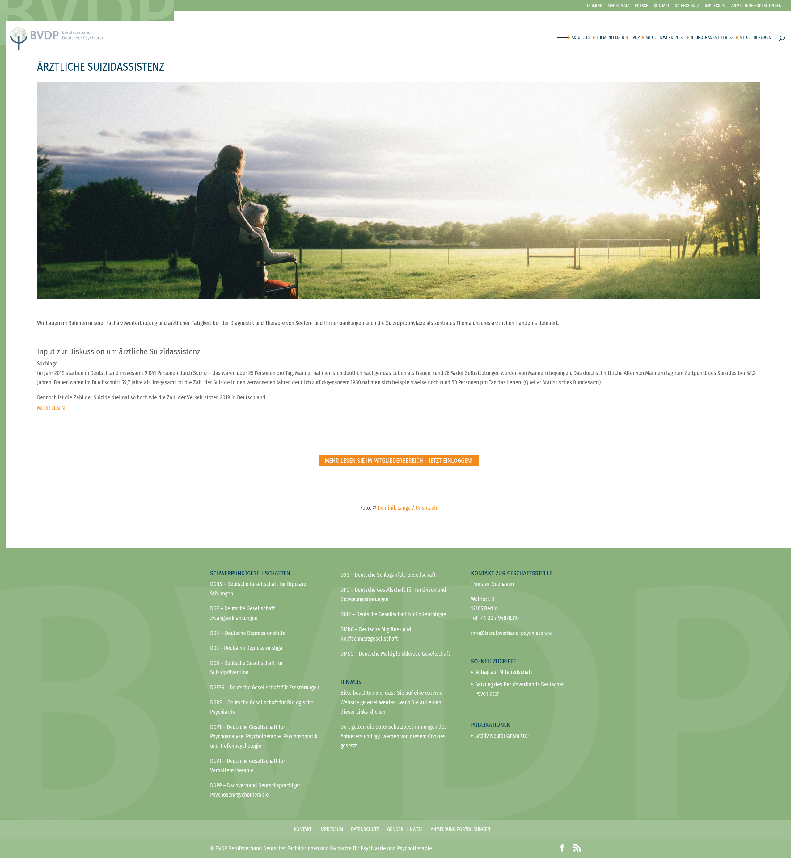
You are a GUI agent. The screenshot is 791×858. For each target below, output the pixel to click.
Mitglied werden (662, 38)
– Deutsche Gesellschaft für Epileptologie (393, 614)
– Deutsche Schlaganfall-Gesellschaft (388, 574)
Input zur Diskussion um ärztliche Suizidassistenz (118, 351)
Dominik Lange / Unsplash (407, 507)
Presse (641, 6)
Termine (594, 6)
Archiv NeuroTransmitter (502, 735)
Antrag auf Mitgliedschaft (503, 672)
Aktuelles (581, 38)
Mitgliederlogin (756, 38)
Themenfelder (610, 38)
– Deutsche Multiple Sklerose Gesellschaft (395, 653)
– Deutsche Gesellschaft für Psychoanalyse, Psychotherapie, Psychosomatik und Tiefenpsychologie (263, 736)
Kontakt (661, 6)
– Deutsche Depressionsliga (246, 648)
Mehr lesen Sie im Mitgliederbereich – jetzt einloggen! (398, 460)
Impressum (715, 6)
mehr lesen (51, 408)
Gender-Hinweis (405, 829)
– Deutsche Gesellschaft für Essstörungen (264, 687)
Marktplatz (618, 6)
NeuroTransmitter (709, 38)
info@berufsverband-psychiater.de (511, 633)
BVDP (635, 38)
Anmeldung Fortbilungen (756, 6)
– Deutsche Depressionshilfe (248, 633)
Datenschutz (687, 6)
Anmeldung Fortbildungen (460, 829)
